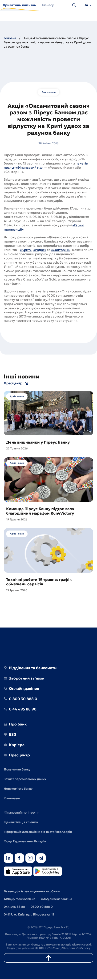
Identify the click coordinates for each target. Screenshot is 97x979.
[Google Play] (47, 872)
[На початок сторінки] (48, 958)
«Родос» (39, 250)
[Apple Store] (18, 872)
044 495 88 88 (14, 907)
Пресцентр (13, 383)
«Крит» (26, 250)
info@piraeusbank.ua (56, 899)
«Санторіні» (60, 250)
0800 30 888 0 (42, 907)
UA (86, 5)
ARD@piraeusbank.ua (19, 899)
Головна (10, 38)
